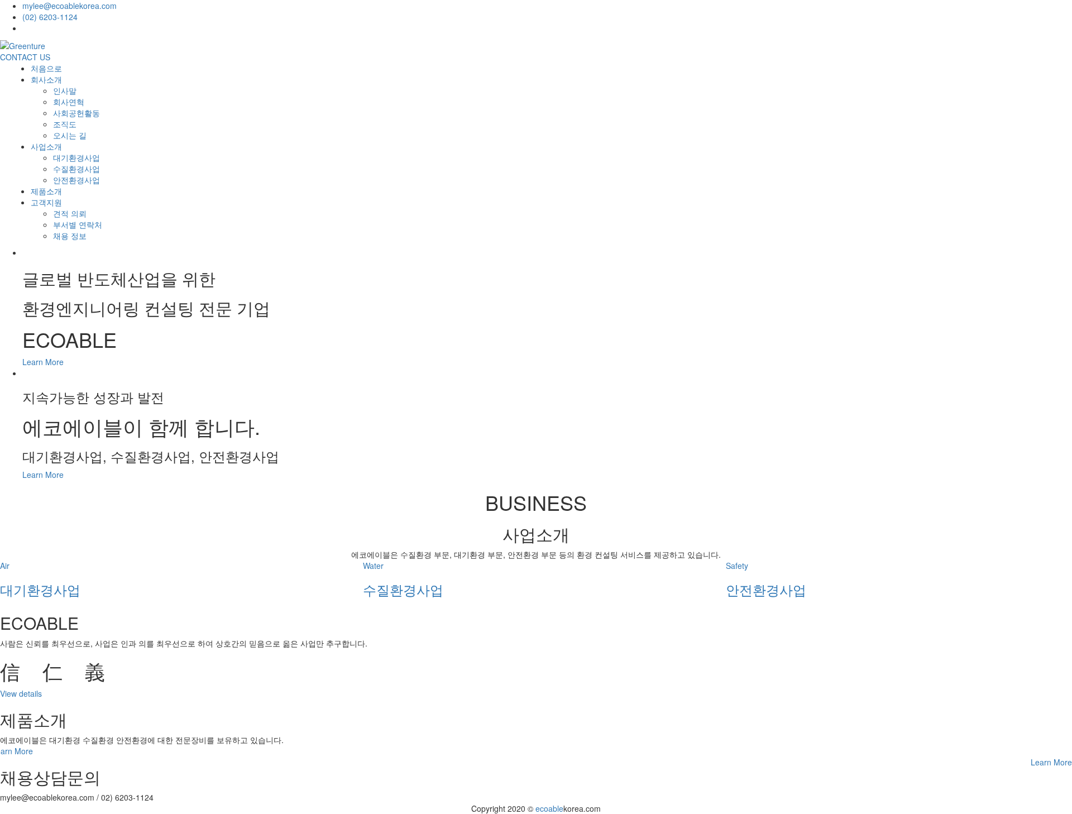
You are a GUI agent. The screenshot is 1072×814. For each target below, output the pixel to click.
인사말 (64, 90)
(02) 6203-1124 (50, 16)
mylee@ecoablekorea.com (69, 5)
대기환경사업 (76, 157)
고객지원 (46, 202)
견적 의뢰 (70, 213)
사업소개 (46, 146)
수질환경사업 (76, 168)
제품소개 (46, 191)
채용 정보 (70, 235)
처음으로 (46, 68)
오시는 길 (70, 135)
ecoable (549, 808)
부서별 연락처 (77, 224)
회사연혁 (68, 101)
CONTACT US (25, 57)
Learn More (43, 361)
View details (21, 693)
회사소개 (46, 79)
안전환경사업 (76, 179)
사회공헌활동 (76, 112)
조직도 (64, 124)
